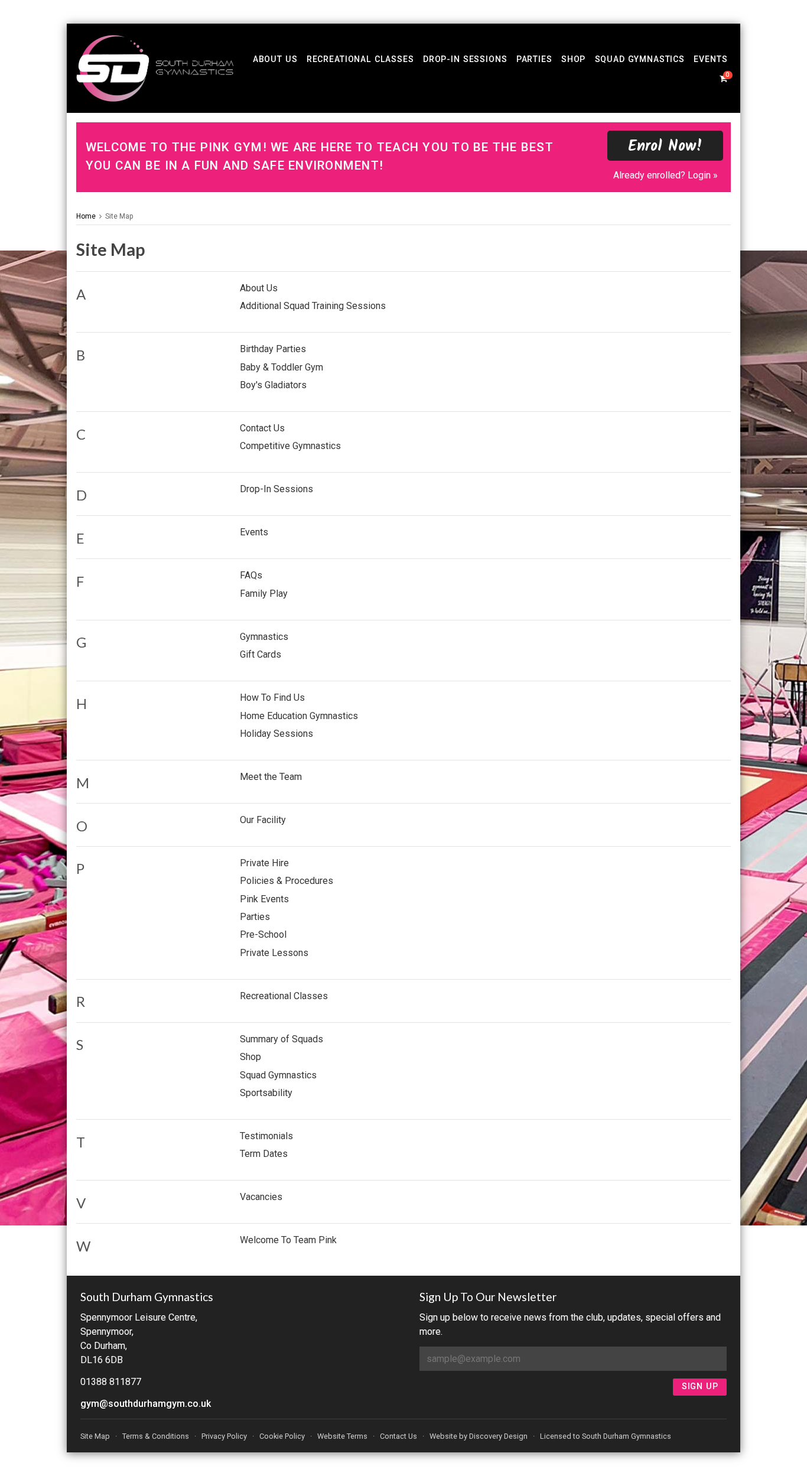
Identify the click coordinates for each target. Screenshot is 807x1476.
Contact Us (262, 428)
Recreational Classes (360, 59)
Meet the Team (271, 776)
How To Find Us (272, 697)
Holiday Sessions (276, 733)
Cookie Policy (282, 1436)
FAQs (251, 575)
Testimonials (266, 1136)
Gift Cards (260, 654)
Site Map (119, 216)
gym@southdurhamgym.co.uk (145, 1403)
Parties (534, 59)
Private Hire (264, 863)
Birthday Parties (273, 349)
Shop (573, 59)
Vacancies (261, 1196)
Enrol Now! (665, 147)
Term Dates (264, 1153)
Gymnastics (264, 636)
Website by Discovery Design (478, 1436)
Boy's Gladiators (273, 385)
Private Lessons (274, 952)
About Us (275, 59)
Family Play (264, 593)
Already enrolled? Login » (665, 175)
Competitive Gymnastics (290, 445)
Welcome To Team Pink (288, 1240)
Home (86, 216)
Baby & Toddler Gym (281, 367)
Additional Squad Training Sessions (313, 305)
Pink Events (264, 899)
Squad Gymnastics (640, 59)
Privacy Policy (224, 1436)
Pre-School (263, 934)
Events (710, 59)
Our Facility (263, 819)
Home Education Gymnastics (299, 715)
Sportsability (266, 1092)
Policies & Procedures (286, 880)
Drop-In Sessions (465, 59)
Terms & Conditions (155, 1436)
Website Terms (342, 1436)
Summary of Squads (281, 1039)
